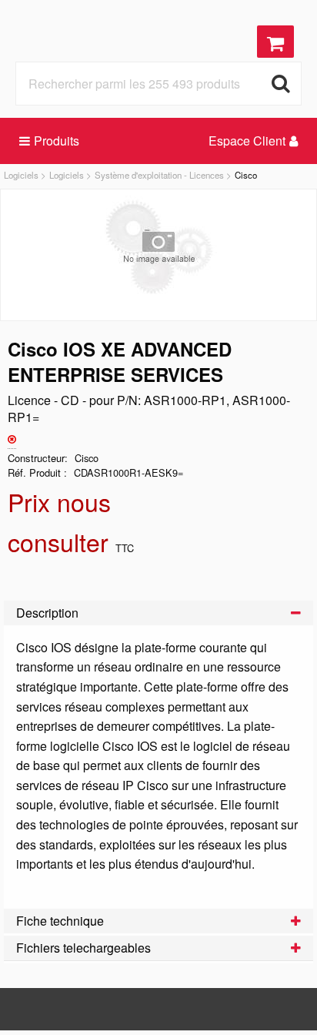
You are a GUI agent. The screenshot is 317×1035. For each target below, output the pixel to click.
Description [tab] (47, 612)
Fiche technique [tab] (60, 920)
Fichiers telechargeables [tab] (83, 947)
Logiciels (21, 175)
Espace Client (247, 140)
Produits (56, 140)
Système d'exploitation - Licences (159, 175)
